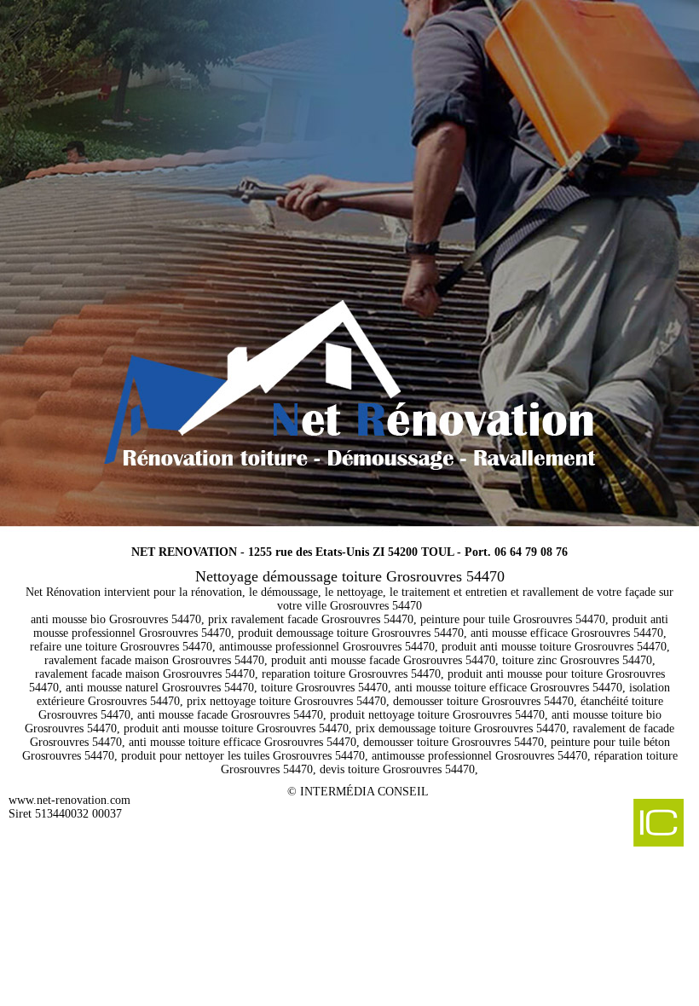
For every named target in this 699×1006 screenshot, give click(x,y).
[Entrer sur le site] (349, 264)
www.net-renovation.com (69, 800)
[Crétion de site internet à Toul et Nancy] (614, 824)
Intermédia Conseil (364, 791)
